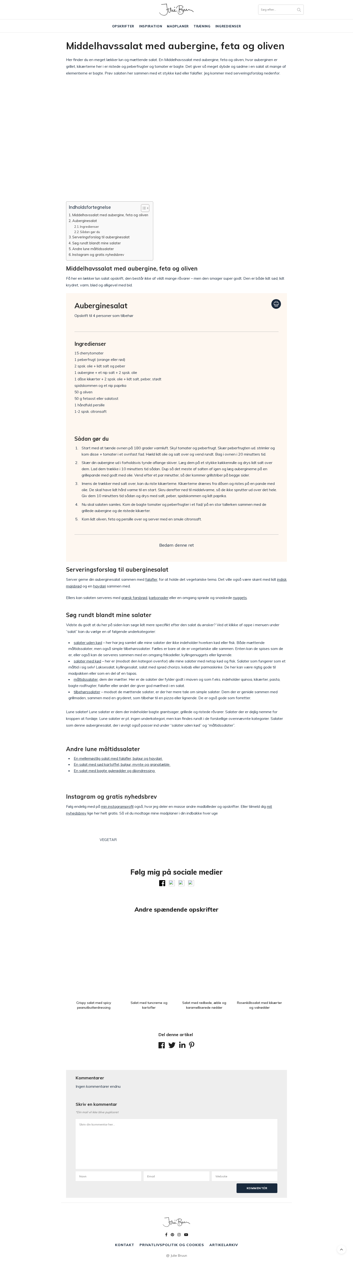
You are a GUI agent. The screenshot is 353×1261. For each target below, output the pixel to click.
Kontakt (124, 1245)
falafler (151, 579)
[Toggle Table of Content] (142, 208)
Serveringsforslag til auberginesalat (101, 237)
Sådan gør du (90, 232)
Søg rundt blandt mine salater (96, 243)
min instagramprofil (117, 806)
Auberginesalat (84, 220)
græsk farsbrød (134, 597)
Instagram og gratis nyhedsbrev (98, 254)
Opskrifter (123, 26)
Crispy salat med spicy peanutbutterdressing (93, 1005)
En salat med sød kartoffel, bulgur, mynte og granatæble (122, 764)
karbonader (158, 597)
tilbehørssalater (87, 691)
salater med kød (87, 661)
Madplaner (178, 26)
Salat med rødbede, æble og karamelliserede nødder (204, 1005)
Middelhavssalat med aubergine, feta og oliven (110, 215)
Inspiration (150, 26)
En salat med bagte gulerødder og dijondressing (115, 770)
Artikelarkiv (223, 1245)
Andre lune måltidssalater (93, 249)
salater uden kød (88, 642)
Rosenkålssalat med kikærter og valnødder (259, 1005)
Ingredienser (228, 26)
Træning (202, 26)
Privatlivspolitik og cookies (172, 1245)
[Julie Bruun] (176, 10)
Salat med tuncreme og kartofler (149, 1005)
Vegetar (108, 839)
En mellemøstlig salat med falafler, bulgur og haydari (118, 758)
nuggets (240, 597)
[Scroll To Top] (341, 1249)
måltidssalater (86, 679)
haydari (99, 586)
